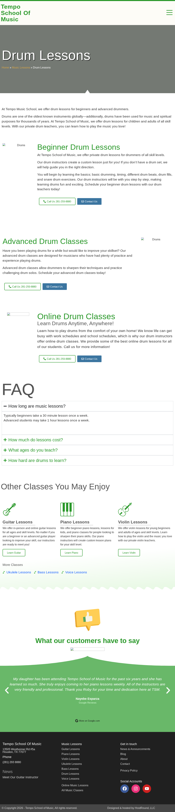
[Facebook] (124, 788)
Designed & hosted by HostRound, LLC (131, 808)
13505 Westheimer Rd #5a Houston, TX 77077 (19, 750)
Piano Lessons (74, 522)
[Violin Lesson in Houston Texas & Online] (125, 509)
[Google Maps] (76, 720)
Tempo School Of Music (15, 12)
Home (5, 67)
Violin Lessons (132, 522)
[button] (169, 13)
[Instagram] (135, 788)
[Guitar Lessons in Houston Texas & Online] (9, 509)
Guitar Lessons (17, 522)
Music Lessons (21, 67)
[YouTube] (147, 788)
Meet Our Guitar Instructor (20, 777)
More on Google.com (89, 721)
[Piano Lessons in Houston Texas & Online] (67, 509)
